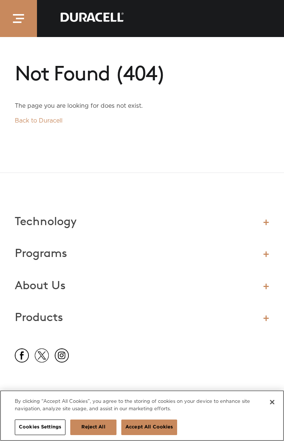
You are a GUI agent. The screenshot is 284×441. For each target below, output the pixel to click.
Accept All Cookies (149, 427)
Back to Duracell (38, 120)
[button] (18, 18)
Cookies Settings (40, 427)
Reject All (93, 427)
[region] (142, 415)
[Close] (272, 402)
